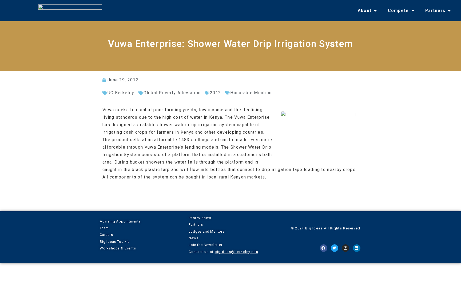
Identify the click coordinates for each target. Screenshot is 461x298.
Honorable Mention (251, 92)
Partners (435, 10)
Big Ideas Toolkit (114, 242)
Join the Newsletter (205, 245)
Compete (398, 10)
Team (104, 228)
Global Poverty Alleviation (172, 92)
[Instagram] (345, 248)
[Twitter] (334, 248)
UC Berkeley (121, 92)
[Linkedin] (356, 248)
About (365, 10)
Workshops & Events (118, 248)
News (193, 238)
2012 (215, 92)
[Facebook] (323, 248)
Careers (106, 235)
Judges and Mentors (206, 231)
